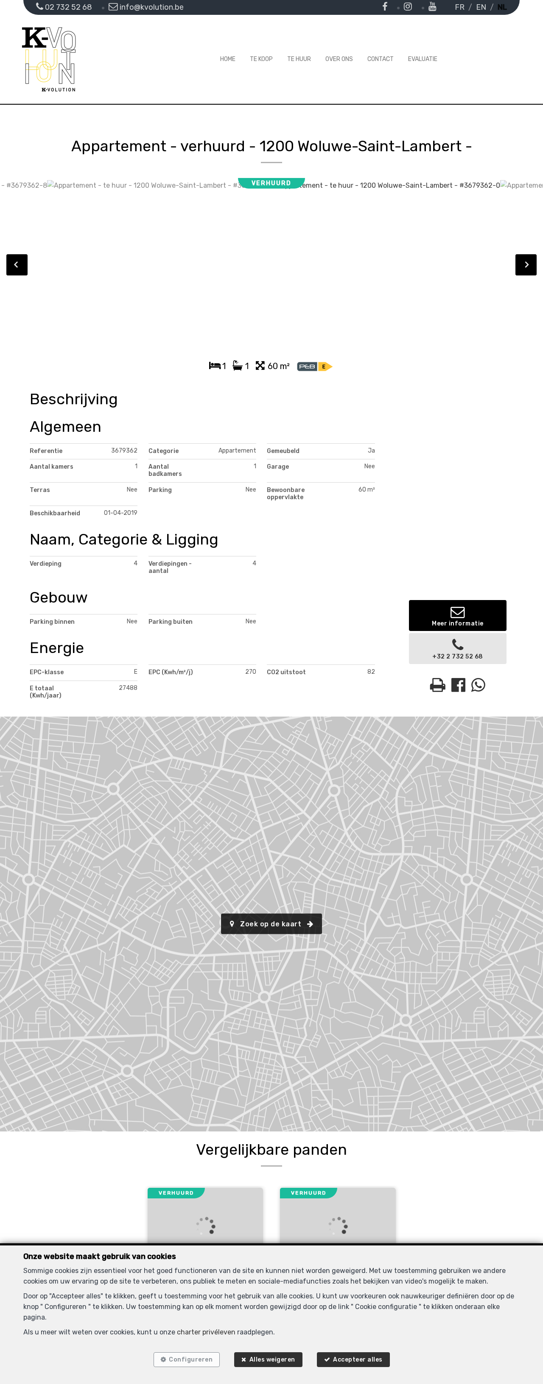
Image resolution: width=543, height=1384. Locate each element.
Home (227, 59)
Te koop (261, 59)
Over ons (339, 59)
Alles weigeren (272, 1359)
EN (481, 7)
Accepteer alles (358, 1359)
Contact (380, 59)
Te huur (299, 59)
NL (502, 7)
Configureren (191, 1359)
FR (460, 7)
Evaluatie (422, 59)
